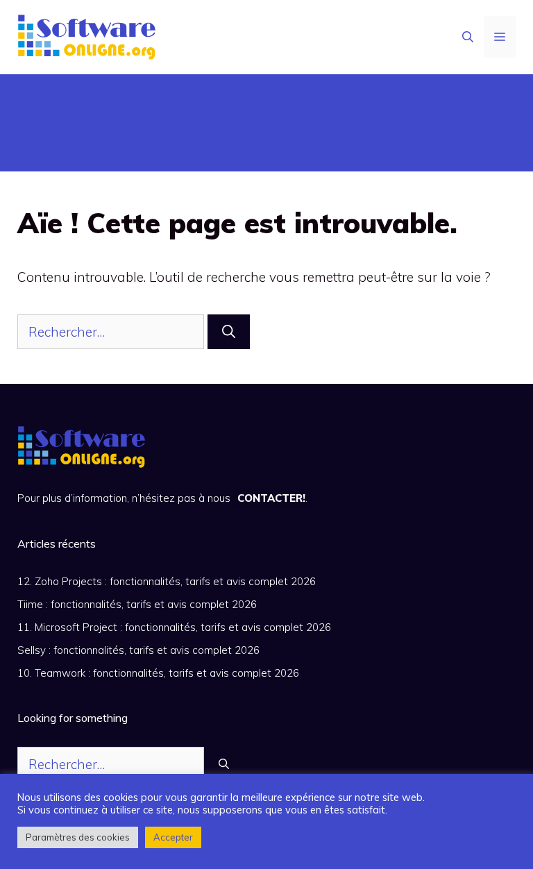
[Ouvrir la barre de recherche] (468, 37)
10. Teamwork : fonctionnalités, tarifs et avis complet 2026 (158, 673)
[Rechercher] (229, 332)
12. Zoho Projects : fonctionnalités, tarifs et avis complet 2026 (166, 581)
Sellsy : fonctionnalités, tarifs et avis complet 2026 (138, 650)
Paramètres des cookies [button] (78, 837)
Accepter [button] (173, 837)
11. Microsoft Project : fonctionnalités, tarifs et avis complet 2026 (174, 627)
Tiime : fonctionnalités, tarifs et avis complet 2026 (137, 604)
